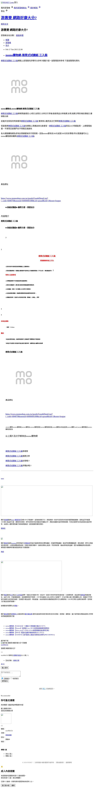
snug (2, 478)
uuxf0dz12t (4, 645)
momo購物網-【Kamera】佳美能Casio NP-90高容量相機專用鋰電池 (27, 628)
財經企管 (16, 660)
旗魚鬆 (83, 595)
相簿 (7, 40)
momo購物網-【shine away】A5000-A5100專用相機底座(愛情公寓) (27, 630)
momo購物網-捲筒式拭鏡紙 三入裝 (26, 55)
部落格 (8, 43)
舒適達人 (14, 614)
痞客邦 (15, 655)
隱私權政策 (60, 762)
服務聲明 (69, 762)
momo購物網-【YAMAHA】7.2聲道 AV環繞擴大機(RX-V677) (25, 626)
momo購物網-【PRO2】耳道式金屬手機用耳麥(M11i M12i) (25, 632)
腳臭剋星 (18, 520)
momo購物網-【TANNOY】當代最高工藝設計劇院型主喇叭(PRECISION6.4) (30, 635)
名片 (7, 45)
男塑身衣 (27, 543)
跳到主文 (4, 24)
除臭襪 (6, 520)
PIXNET (29, 762)
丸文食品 (19, 595)
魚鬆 (2, 552)
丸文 (11, 595)
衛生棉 (6, 614)
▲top (2, 664)
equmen (13, 543)
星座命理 (19, 35)
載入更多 (5, 668)
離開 (13, 785)
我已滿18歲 (5, 785)
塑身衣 (3, 528)
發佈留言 (5, 681)
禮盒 (15, 606)
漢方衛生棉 (28, 614)
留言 (19, 655)
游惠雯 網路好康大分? (19, 18)
